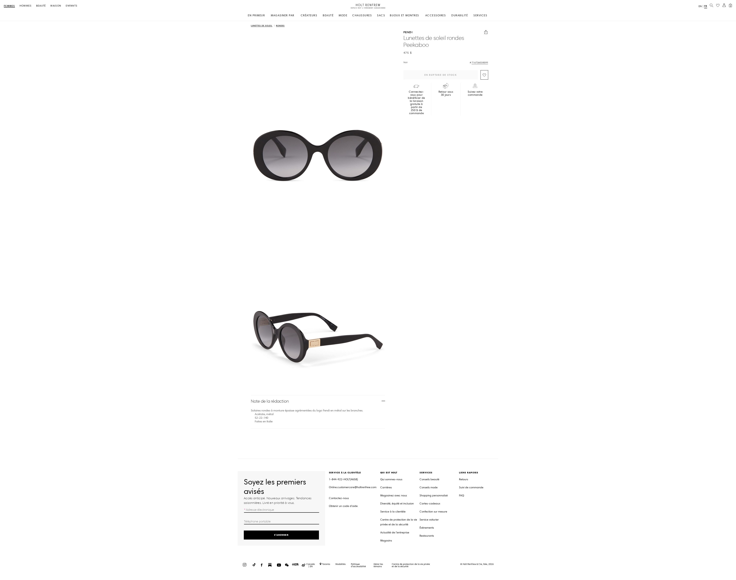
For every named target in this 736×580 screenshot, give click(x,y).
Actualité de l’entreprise (394, 532)
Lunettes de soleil (261, 26)
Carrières (386, 487)
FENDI (408, 32)
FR (705, 6)
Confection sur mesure (433, 511)
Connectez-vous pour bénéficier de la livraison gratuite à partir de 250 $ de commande (416, 102)
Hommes (26, 6)
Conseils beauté (429, 479)
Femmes (9, 6)
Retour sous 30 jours (446, 93)
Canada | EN (310, 565)
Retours (463, 479)
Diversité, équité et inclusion (397, 503)
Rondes (280, 26)
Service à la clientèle (393, 511)
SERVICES (480, 15)
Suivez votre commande (475, 93)
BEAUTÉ (328, 15)
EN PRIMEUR (256, 15)
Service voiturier (429, 519)
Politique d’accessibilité (358, 565)
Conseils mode (429, 487)
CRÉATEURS (309, 15)
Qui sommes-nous (391, 479)
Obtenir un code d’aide (343, 506)
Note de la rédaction (270, 401)
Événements (427, 527)
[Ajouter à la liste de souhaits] (484, 75)
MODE (343, 15)
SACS (381, 15)
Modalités (340, 564)
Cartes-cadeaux (430, 503)
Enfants (71, 6)
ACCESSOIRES (435, 15)
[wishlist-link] (718, 5)
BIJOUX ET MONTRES (404, 15)
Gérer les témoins (378, 565)
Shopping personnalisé (434, 495)
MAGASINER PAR (282, 15)
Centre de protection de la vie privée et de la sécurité (398, 522)
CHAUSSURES (362, 15)
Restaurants (427, 535)
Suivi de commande (471, 487)
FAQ (461, 495)
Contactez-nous (339, 498)
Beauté (41, 6)
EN (700, 6)
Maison (55, 6)
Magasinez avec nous (393, 495)
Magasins (386, 540)
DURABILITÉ (459, 15)
